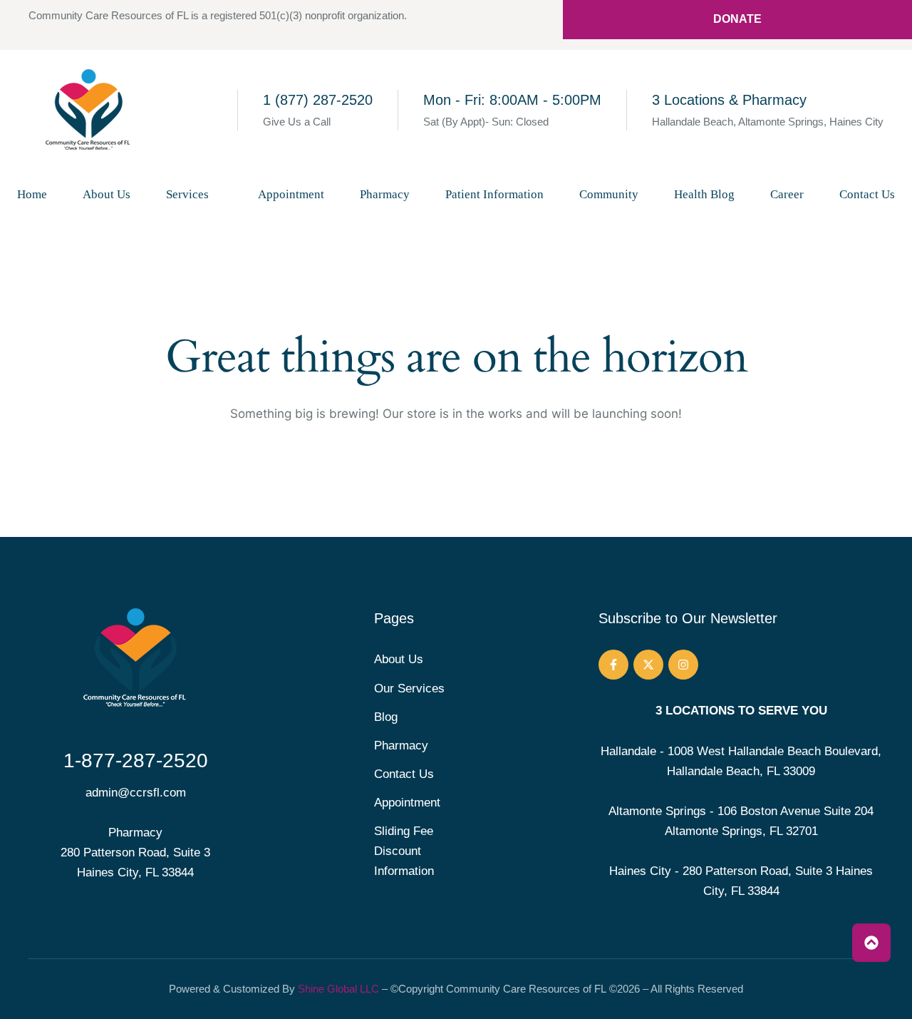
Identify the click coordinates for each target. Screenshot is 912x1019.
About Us (398, 659)
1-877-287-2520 (135, 760)
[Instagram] (683, 665)
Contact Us (404, 774)
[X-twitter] (648, 665)
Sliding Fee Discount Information (404, 851)
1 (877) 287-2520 (318, 100)
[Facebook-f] (613, 665)
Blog (386, 717)
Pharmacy (401, 745)
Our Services (409, 688)
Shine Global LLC (338, 989)
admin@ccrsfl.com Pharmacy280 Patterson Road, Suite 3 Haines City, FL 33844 (135, 832)
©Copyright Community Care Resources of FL (498, 989)
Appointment (407, 802)
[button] (219, 194)
